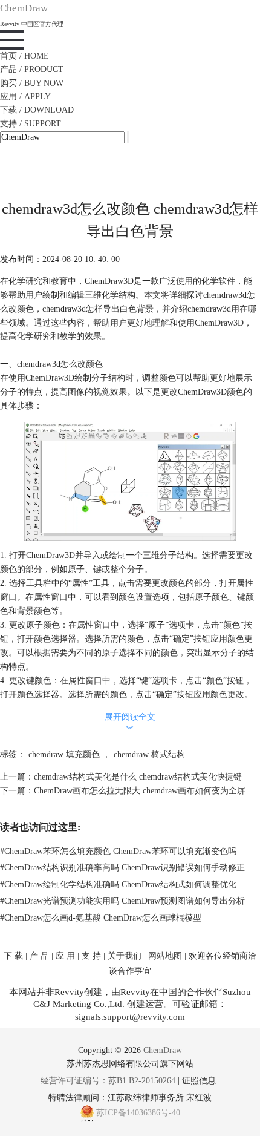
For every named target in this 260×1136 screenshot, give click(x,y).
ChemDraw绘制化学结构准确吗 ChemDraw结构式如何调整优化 (118, 884)
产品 (31, 69)
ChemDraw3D (219, 322)
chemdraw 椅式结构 (149, 754)
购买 (31, 83)
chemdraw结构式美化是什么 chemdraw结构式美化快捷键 (138, 776)
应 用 (65, 955)
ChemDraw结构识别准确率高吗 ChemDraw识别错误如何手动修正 (122, 867)
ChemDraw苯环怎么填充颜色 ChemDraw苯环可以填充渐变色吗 (118, 851)
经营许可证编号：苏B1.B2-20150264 (108, 1080)
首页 (24, 56)
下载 (37, 109)
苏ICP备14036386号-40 (138, 1112)
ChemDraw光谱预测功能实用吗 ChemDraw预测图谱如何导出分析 (122, 900)
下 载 (13, 955)
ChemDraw (162, 1050)
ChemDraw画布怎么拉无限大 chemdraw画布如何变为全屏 (139, 790)
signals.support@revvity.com (130, 1017)
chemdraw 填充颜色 (64, 754)
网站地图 (165, 955)
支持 (30, 123)
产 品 (39, 955)
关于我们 (124, 955)
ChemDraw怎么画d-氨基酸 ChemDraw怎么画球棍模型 (100, 917)
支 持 (91, 955)
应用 (25, 96)
